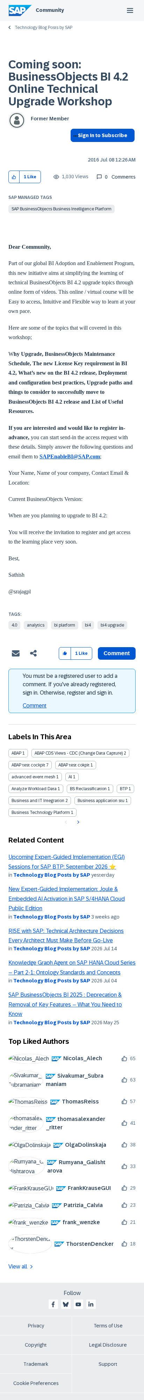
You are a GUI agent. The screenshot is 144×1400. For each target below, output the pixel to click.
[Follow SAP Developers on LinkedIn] (91, 1304)
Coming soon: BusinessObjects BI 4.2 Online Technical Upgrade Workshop (68, 83)
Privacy (36, 1325)
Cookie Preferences (36, 1383)
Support (108, 1364)
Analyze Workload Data (34, 788)
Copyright (36, 1345)
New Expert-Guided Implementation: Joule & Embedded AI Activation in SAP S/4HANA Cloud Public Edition (66, 898)
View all (17, 1267)
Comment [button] (116, 653)
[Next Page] (77, 822)
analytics (35, 625)
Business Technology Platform (41, 812)
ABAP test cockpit (28, 765)
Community (50, 10)
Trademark (35, 1364)
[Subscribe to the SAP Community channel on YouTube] (78, 1304)
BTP (124, 788)
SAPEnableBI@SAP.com (69, 456)
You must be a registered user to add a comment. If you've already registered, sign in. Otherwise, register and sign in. (70, 684)
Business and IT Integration (38, 800)
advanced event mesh (33, 776)
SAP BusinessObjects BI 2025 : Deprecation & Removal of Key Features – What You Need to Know (65, 1004)
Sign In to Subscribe (102, 135)
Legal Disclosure (108, 1345)
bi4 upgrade (112, 625)
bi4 (88, 625)
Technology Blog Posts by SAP (43, 27)
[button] (14, 177)
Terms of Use (108, 1325)
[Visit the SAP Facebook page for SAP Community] (53, 1304)
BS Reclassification (88, 788)
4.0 (14, 625)
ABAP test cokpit (73, 765)
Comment (34, 706)
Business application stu (101, 800)
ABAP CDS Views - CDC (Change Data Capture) (79, 753)
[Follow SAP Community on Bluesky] (66, 1304)
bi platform (64, 625)
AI (70, 776)
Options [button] (74, 148)
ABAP (16, 753)
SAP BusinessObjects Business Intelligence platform (61, 209)
